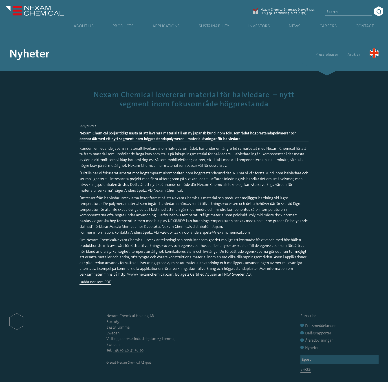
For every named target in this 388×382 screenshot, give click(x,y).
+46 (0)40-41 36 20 (128, 350)
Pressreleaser (326, 54)
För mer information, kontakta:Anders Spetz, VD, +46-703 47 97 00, (134, 232)
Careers (328, 26)
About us (84, 26)
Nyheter (29, 53)
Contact (365, 26)
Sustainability (214, 26)
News (295, 26)
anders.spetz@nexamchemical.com (220, 232)
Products (123, 26)
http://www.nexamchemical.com (145, 274)
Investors (259, 26)
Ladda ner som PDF (95, 281)
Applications (166, 26)
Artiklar (354, 54)
